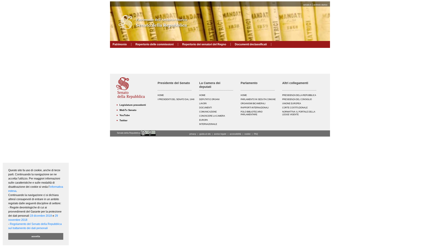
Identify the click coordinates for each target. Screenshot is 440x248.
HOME (161, 95)
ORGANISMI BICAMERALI (253, 103)
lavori (203, 103)
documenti (205, 107)
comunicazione (208, 112)
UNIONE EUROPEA (291, 103)
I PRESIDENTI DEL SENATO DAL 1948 (176, 99)
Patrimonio (120, 44)
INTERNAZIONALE (208, 124)
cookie (247, 134)
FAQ (256, 134)
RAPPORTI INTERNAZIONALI (255, 107)
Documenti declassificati (251, 44)
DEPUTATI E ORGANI (209, 99)
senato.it (307, 5)
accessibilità (235, 134)
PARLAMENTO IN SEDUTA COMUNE (258, 99)
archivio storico (320, 5)
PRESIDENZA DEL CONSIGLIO (297, 99)
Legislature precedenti (132, 105)
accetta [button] (35, 236)
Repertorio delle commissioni (154, 44)
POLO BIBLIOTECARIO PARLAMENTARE (251, 113)
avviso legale (220, 134)
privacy (192, 134)
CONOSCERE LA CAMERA (212, 116)
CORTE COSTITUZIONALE (295, 107)
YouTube (124, 115)
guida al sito (205, 134)
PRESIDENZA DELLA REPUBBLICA (299, 95)
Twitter (123, 120)
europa (203, 120)
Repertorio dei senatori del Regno (204, 44)
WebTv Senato (127, 110)
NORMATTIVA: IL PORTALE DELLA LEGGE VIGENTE (298, 113)
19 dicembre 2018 (41, 215)
